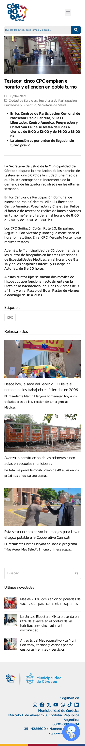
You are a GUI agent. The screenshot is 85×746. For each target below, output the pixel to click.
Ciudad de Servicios (23, 100)
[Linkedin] (76, 704)
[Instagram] (35, 704)
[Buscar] (42, 573)
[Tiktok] (69, 704)
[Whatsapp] (62, 704)
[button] (68, 12)
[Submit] (76, 573)
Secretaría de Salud (52, 105)
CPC (10, 317)
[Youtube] (55, 704)
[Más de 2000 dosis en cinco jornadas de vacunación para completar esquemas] (10, 603)
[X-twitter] (48, 704)
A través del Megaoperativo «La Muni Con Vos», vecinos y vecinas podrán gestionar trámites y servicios (48, 644)
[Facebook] (42, 704)
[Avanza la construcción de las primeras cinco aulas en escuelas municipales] (42, 433)
